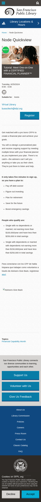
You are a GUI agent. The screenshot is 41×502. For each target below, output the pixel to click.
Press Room (20, 433)
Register (30, 115)
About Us (20, 410)
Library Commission (21, 416)
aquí (4, 274)
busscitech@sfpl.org (12, 108)
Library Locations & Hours (21, 23)
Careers (20, 427)
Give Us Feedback (20, 396)
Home (4, 33)
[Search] (37, 3)
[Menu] (3, 3)
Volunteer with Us (20, 385)
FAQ (20, 451)
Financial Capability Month (14, 341)
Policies (20, 422)
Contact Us (20, 439)
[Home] (20, 12)
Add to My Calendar (4, 92)
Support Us (20, 375)
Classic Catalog (20, 445)
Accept (30, 494)
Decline (10, 494)
